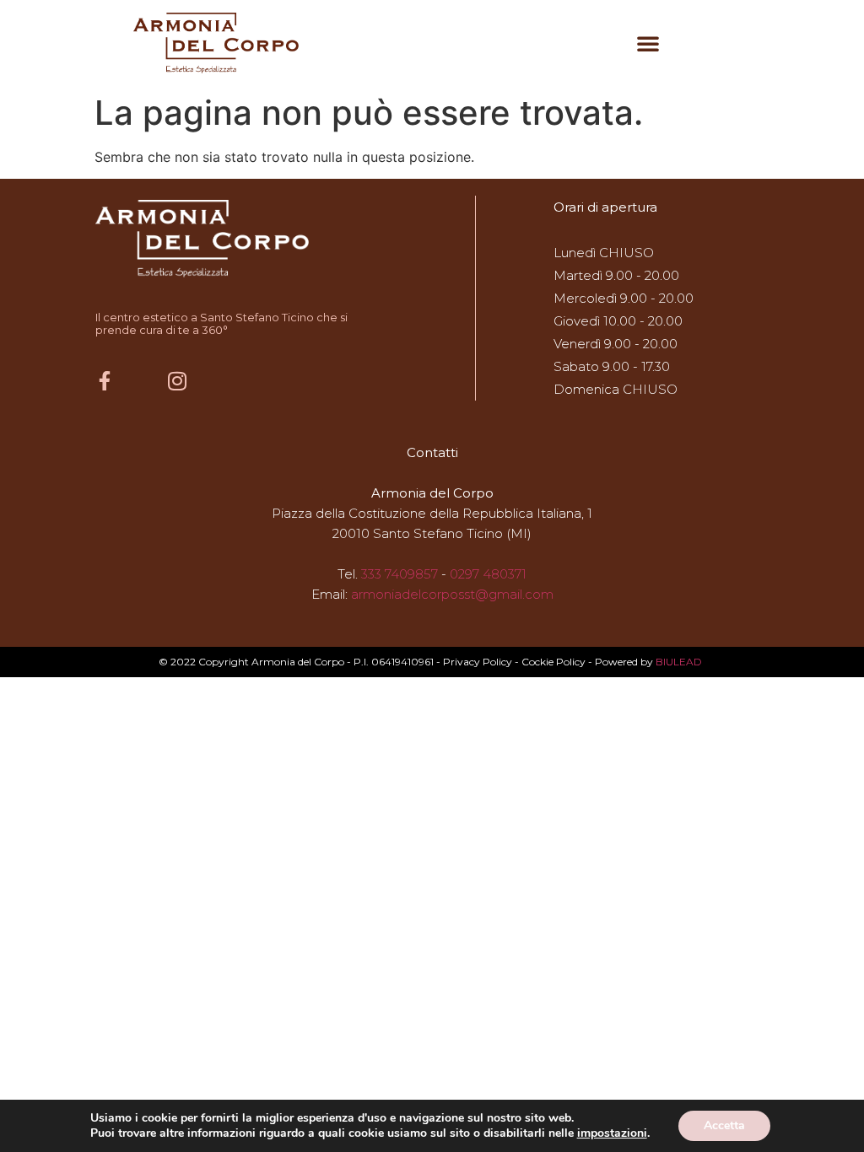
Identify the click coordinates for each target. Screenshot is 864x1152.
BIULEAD (679, 661)
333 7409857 (399, 574)
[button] (648, 43)
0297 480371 (488, 574)
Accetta (724, 1125)
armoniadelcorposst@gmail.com (452, 594)
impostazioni (612, 1133)
